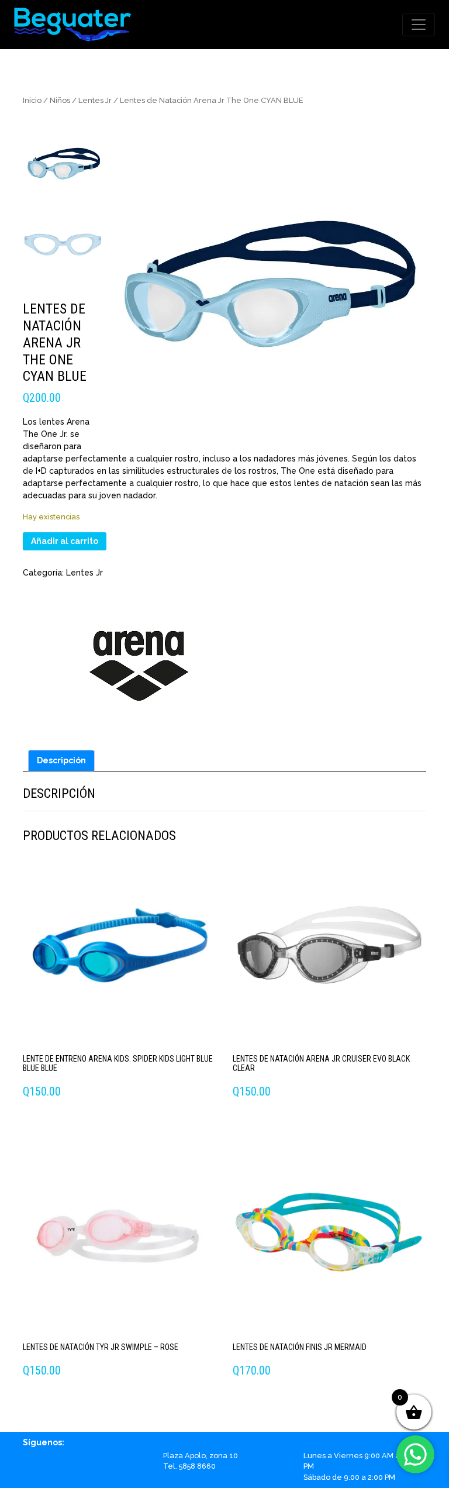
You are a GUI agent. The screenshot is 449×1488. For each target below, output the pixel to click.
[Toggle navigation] (418, 24)
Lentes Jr (95, 100)
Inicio (32, 100)
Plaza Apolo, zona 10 (200, 1455)
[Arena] (140, 660)
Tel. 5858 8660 (189, 1466)
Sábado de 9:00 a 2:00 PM (349, 1477)
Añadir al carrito (64, 541)
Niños (60, 100)
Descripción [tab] (61, 760)
